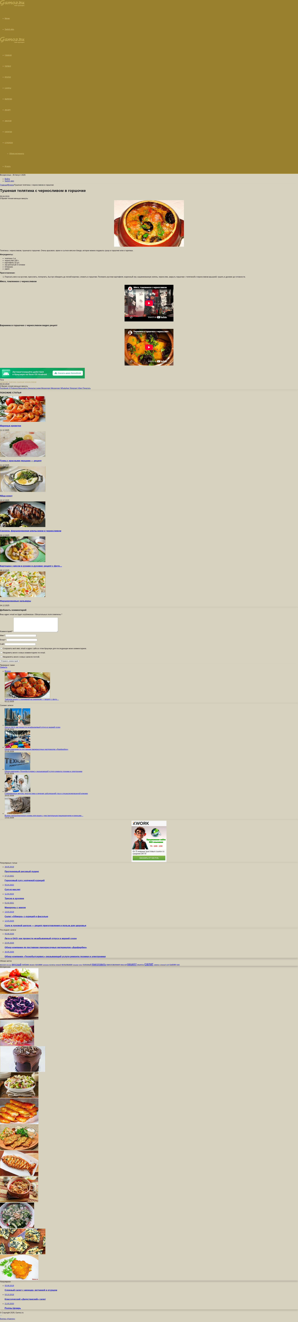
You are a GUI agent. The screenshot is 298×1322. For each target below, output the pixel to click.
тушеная (20, 382)
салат (148, 964)
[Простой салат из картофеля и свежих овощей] (19, 993)
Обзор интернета (16, 154)
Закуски (8, 121)
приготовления (113, 964)
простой (123, 965)
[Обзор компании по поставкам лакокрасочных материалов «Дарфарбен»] (17, 747)
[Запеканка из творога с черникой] (19, 1019)
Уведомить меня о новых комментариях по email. (24, 653)
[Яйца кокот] (22, 491)
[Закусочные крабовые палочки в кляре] (19, 1123)
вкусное (3, 965)
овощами (75, 964)
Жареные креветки (10, 425)
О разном (9, 143)
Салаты (8, 88)
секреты (156, 965)
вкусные (8, 964)
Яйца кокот (6, 496)
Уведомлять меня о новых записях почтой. (21, 657)
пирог (80, 964)
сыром (172, 964)
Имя (2, 635)
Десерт (8, 110)
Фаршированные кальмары (15, 601)
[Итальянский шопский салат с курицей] (19, 1097)
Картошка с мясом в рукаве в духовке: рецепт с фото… (31, 566)
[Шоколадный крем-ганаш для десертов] (22, 1071)
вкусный (16, 964)
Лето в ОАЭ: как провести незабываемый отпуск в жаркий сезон (32, 727)
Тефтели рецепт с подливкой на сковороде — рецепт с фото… (32, 699)
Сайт (2, 644)
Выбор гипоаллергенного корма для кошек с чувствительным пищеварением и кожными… (44, 816)
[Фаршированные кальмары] (22, 596)
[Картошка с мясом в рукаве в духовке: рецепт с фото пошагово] (22, 561)
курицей (58, 965)
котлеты (52, 965)
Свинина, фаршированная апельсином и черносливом (30, 531)
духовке (38, 964)
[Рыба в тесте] (19, 1175)
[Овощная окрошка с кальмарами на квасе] (17, 1228)
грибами (25, 964)
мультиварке (67, 965)
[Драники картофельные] (19, 1149)
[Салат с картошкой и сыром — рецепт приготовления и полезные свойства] (17, 1045)
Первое (8, 66)
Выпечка (8, 99)
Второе (8, 77)
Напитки (8, 132)
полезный (87, 965)
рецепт (132, 964)
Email (3, 640)
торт (178, 965)
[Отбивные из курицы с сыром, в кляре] (19, 1280)
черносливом (30, 382)
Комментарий (6, 631)
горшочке (4, 382)
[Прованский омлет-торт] (22, 1254)
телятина (12, 382)
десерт (32, 965)
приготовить (99, 964)
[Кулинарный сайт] (12, 6)
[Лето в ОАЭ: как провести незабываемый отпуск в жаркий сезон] (17, 725)
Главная (3, 185)
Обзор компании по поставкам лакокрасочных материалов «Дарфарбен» (36, 749)
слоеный (163, 965)
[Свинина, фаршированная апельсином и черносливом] (22, 526)
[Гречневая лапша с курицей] (19, 1201)
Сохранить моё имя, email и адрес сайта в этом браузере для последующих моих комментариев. (45, 648)
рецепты (140, 965)
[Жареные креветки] (22, 421)
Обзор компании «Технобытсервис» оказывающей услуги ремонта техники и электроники (43, 771)
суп (167, 965)
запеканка (46, 964)
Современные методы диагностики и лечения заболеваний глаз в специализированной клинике (46, 794)
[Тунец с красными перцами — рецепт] (22, 456)
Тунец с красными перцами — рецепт (21, 460)
